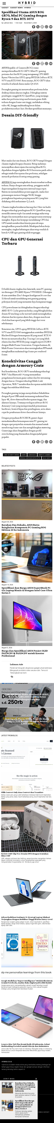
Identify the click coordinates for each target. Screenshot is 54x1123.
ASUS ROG (7, 182)
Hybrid (27, 8)
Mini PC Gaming (45, 455)
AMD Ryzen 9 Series (11, 455)
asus (24, 455)
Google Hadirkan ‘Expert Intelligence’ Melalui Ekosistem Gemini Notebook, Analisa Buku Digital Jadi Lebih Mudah (26, 982)
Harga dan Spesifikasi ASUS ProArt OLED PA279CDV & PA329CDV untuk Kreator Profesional (25, 653)
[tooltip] (33, 26)
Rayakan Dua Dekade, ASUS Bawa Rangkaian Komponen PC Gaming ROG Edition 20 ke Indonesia (24, 527)
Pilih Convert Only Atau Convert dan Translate (22, 792)
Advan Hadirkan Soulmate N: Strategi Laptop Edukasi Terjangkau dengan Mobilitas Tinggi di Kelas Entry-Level (26, 918)
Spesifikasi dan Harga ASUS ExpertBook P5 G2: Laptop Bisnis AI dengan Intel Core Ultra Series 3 (27, 590)
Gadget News (16, 8)
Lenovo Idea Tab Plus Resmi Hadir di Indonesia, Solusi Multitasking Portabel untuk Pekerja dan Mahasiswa (25, 1045)
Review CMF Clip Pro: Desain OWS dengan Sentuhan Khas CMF (24, 855)
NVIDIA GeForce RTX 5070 (30, 458)
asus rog (32, 455)
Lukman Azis (8, 23)
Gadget (5, 8)
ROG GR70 (47, 458)
